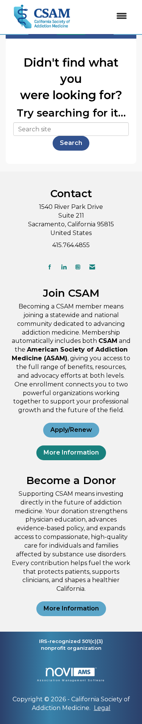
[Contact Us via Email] (92, 267)
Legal (102, 708)
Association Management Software (71, 680)
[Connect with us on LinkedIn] (64, 267)
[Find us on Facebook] (50, 267)
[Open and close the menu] (106, 16)
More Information (71, 452)
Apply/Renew (71, 429)
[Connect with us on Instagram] (78, 267)
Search (71, 142)
